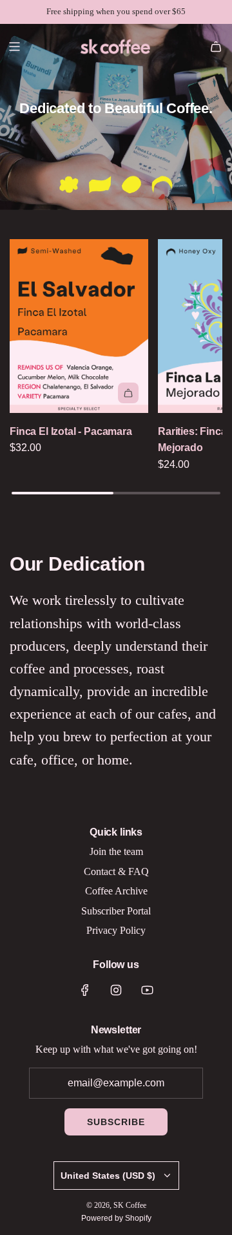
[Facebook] (85, 990)
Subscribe (116, 1122)
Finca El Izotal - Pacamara (71, 431)
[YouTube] (147, 990)
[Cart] (216, 46)
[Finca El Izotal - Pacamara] (79, 326)
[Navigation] (14, 46)
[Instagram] (116, 990)
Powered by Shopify (116, 1218)
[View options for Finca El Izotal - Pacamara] (128, 393)
